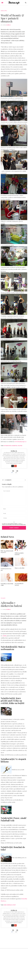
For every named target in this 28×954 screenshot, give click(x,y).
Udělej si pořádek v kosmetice (19, 553)
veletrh (20, 445)
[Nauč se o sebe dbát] (21, 562)
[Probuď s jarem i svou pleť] (7, 562)
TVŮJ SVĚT (3, 598)
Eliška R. (8, 25)
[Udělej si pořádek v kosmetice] (21, 545)
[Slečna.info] (14, 2)
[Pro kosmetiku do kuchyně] (21, 577)
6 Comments (8, 480)
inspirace (9, 904)
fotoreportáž (7, 445)
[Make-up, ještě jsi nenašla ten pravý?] (7, 544)
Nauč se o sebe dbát (19, 568)
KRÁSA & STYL (4, 10)
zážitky (4, 635)
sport (14, 904)
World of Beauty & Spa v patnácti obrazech (12, 18)
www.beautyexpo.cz (20, 441)
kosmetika (14, 445)
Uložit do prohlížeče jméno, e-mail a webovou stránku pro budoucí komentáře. (14, 524)
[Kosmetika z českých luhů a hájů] (7, 577)
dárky (5, 904)
